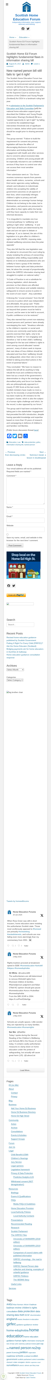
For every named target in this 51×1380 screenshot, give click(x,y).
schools (19, 1356)
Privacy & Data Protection (22, 1173)
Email (10, 516)
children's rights (29, 1308)
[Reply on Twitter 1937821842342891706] (9, 946)
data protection (29, 442)
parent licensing (13, 1353)
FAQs (13, 1200)
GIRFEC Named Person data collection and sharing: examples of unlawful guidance (28, 1269)
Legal (11, 1151)
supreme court (36, 1362)
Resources (13, 1189)
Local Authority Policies (21, 1212)
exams (20, 1319)
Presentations (17, 1220)
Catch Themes (30, 1377)
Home (12, 37)
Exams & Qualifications (21, 1196)
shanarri (10, 1362)
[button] (24, 565)
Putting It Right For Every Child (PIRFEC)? (25, 643)
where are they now (32, 1365)
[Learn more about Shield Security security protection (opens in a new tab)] (3, 1376)
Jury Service (16, 1162)
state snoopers (19, 1362)
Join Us (12, 1147)
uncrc (21, 1365)
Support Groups (18, 1139)
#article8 (39, 965)
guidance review (31, 1325)
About (11, 1089)
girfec (38, 442)
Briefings (14, 1193)
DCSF (27, 1315)
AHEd (9, 1304)
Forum (11, 1143)
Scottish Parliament (19, 1231)
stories (27, 1362)
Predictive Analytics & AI (23, 1177)
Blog (11, 1101)
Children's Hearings (19, 1158)
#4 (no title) (13, 1085)
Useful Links (16, 1284)
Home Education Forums (24, 912)
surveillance (13, 1365)
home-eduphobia (18, 1330)
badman (33, 1305)
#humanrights (28, 1027)
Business (12, 1104)
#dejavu (10, 968)
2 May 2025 (17, 957)
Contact (14, 1093)
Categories (11, 677)
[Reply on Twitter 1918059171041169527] (9, 1061)
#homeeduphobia (22, 968)
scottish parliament (25, 1359)
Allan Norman (18, 1304)
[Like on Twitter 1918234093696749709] (18, 1005)
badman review (14, 1308)
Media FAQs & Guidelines (24, 1204)
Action (13, 1124)
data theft (19, 1315)
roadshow (11, 1356)
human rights (21, 1341)
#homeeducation (27, 965)
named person (29, 445)
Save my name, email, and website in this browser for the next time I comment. (24, 539)
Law (19, 442)
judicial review (30, 1344)
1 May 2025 (17, 1016)
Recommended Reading (21, 1224)
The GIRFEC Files (19, 1235)
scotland (27, 1356)
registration (32, 1352)
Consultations (17, 1131)
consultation (12, 1311)
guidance (20, 1325)
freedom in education (31, 1319)
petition (23, 1352)
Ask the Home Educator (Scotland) (21, 646)
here (36, 430)
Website (10, 525)
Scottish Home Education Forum (26, 17)
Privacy (14, 1096)
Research (15, 1227)
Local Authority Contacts (23, 1216)
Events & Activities (19, 1135)
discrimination (35, 1315)
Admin (27, 64)
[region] (26, 565)
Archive (14, 1128)
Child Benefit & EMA (19, 1154)
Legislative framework (20, 1169)
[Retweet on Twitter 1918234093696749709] (13, 1005)
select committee (38, 1359)
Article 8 (27, 1304)
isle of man (11, 1344)
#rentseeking (24, 931)
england (12, 1319)
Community (13, 1120)
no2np (36, 1348)
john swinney (20, 1344)
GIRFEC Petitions (20, 1276)
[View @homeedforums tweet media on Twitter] (30, 940)
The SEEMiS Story (21, 1280)
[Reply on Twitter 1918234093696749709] (9, 1005)
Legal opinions (17, 1166)
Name (10, 507)
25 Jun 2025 (17, 915)
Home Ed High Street (20, 1116)
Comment (11, 476)
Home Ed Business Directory (23, 1112)
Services (12, 1288)
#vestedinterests (14, 934)
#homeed (37, 929)
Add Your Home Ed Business (23, 1108)
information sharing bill (15, 445)
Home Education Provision (22, 1208)
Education (24, 37)
